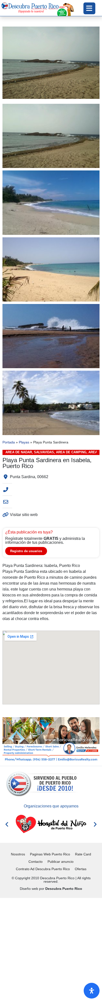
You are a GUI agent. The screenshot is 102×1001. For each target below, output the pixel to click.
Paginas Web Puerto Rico (50, 854)
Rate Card (83, 854)
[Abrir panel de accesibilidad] (92, 991)
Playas (24, 442)
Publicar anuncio (61, 862)
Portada (8, 442)
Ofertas (80, 869)
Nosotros (18, 854)
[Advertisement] (51, 948)
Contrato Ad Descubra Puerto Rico (43, 869)
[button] (7, 824)
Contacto (35, 862)
